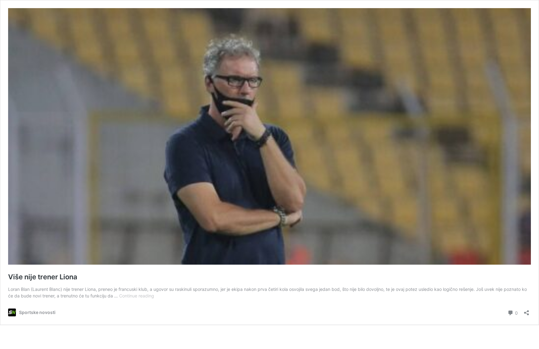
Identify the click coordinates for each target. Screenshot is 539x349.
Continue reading (136, 295)
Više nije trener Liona (42, 277)
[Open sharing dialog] (526, 311)
